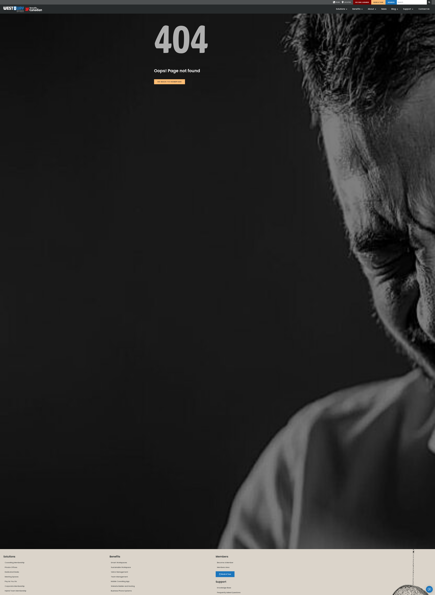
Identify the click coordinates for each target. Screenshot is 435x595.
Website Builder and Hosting (123, 586)
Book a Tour (378, 2)
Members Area (223, 567)
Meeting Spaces (11, 576)
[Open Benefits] (362, 9)
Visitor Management (119, 572)
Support (221, 582)
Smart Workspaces (119, 562)
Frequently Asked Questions (228, 592)
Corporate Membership (15, 586)
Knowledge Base (224, 587)
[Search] (429, 2)
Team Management (119, 576)
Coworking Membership (14, 562)
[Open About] (375, 9)
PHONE (338, 2)
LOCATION (347, 2)
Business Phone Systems (121, 591)
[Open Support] (413, 9)
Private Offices (11, 567)
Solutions (9, 556)
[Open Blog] (397, 9)
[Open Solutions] (347, 9)
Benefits (115, 556)
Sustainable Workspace (121, 567)
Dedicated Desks (12, 572)
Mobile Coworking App (120, 581)
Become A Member (362, 2)
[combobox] (412, 2)
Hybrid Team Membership (15, 591)
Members (391, 2)
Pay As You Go (11, 581)
